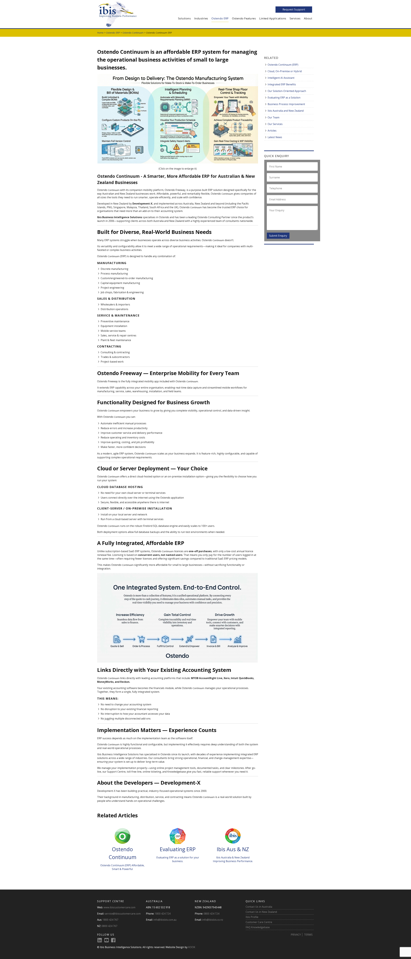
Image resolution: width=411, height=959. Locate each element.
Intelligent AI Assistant (281, 78)
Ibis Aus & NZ (233, 849)
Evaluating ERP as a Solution (284, 97)
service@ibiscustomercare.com (123, 913)
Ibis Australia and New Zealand (286, 110)
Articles (272, 130)
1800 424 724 (163, 913)
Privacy (296, 934)
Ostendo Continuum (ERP (115, 865)
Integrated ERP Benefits (282, 84)
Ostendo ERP (220, 18)
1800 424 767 (110, 919)
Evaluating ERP (178, 849)
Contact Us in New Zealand (261, 912)
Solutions (184, 18)
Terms (308, 934)
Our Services (275, 124)
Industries (201, 18)
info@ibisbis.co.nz (212, 919)
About (308, 18)
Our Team (273, 117)
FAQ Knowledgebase (258, 927)
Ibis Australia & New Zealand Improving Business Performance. (233, 859)
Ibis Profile (252, 917)
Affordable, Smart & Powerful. (128, 867)
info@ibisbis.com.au (164, 919)
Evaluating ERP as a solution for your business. (177, 859)
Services (295, 18)
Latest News (275, 137)
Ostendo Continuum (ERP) (283, 64)
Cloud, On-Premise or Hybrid (285, 71)
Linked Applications (272, 18)
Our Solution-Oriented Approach (287, 91)
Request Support (294, 9)
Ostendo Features (244, 18)
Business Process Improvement (286, 104)
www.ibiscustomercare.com (119, 907)
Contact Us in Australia (259, 906)
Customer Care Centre (259, 922)
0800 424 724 (211, 913)
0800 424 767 (109, 926)
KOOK (191, 947)
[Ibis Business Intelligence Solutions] (117, 13)
